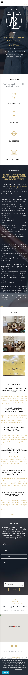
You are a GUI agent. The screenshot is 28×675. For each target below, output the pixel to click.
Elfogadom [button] (5, 672)
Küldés (14, 589)
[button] (14, 627)
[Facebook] (12, 646)
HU (22, 5)
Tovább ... (3, 306)
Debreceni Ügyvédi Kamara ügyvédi (14, 657)
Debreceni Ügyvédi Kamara (18, 187)
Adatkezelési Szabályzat (20, 651)
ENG (25, 5)
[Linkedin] (16, 646)
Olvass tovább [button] (18, 669)
